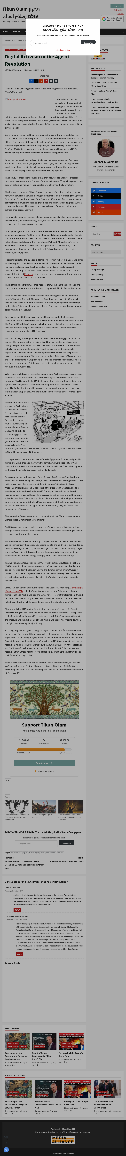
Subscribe (88, 43)
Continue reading (63, 50)
